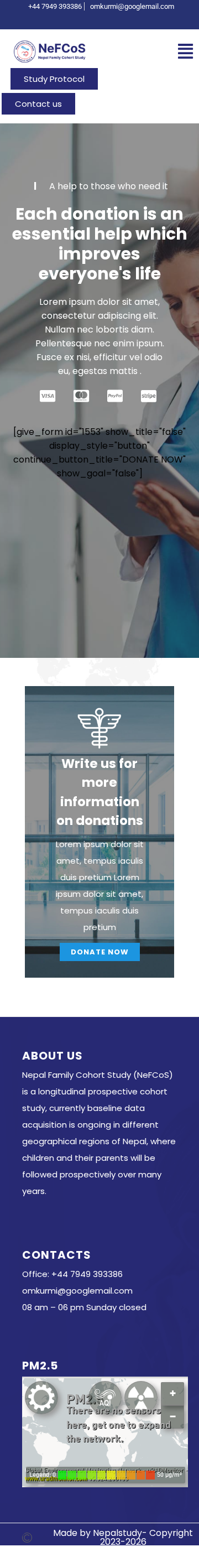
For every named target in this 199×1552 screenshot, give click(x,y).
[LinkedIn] (121, 19)
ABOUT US (52, 1055)
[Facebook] (83, 19)
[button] (185, 51)
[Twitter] (102, 19)
